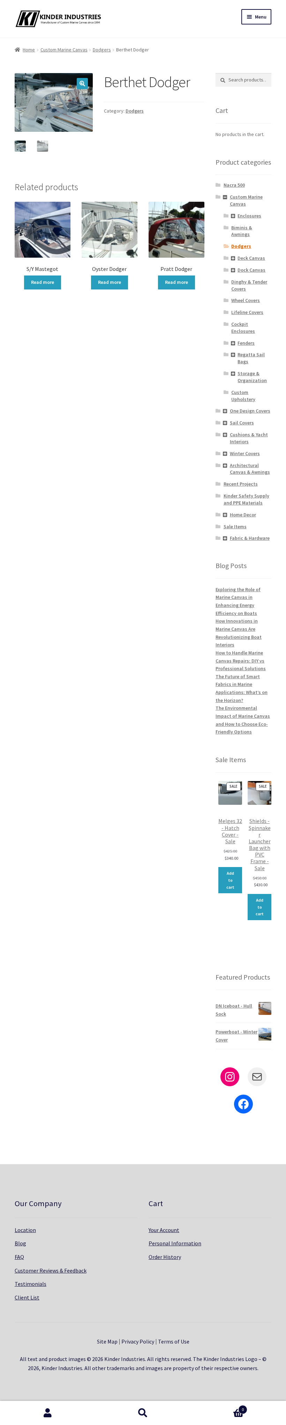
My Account (47, 1413)
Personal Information (175, 1243)
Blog (20, 1243)
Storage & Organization (252, 377)
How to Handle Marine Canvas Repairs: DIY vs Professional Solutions (241, 661)
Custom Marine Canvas (64, 49)
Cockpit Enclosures (243, 327)
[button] (82, 83)
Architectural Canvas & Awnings (250, 468)
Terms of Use (173, 1341)
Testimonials (30, 1283)
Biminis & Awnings (241, 231)
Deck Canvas (251, 258)
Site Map (107, 1341)
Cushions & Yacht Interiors (249, 438)
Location (25, 1229)
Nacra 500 (234, 185)
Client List (27, 1297)
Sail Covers (242, 423)
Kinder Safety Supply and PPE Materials (246, 499)
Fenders (246, 343)
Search (142, 1413)
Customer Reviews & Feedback (50, 1270)
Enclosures (249, 216)
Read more (42, 282)
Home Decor (243, 514)
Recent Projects (241, 484)
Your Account (164, 1229)
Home (29, 49)
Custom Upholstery (243, 395)
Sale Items (235, 526)
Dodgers (102, 49)
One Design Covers (250, 411)
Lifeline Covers (247, 312)
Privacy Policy (137, 1341)
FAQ (19, 1256)
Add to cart (230, 880)
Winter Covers (245, 453)
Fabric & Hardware (250, 538)
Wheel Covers (245, 300)
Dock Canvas (251, 270)
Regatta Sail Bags (251, 358)
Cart (217, 1407)
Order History (165, 1256)
